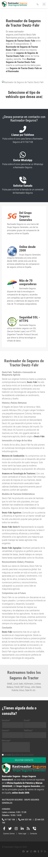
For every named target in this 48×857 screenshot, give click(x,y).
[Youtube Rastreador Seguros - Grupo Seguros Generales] (35, 851)
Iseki (21, 683)
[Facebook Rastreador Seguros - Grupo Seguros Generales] (4, 829)
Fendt (16, 687)
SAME (9, 683)
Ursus (21, 690)
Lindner (37, 683)
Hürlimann (28, 683)
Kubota (15, 690)
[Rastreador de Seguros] (14, 5)
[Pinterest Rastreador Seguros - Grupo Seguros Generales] (41, 851)
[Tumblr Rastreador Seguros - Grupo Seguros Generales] (38, 851)
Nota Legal (22, 833)
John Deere (36, 687)
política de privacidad (23, 754)
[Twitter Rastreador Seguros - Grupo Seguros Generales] (10, 829)
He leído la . (19, 754)
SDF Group (25, 687)
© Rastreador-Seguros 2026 (14, 847)
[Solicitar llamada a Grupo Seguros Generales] (34, 829)
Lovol (15, 683)
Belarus (10, 687)
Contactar (33, 833)
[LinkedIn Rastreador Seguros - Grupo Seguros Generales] (22, 829)
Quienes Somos (9, 833)
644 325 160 (26, 819)
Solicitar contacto (24, 760)
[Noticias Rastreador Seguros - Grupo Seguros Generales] (28, 829)
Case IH (28, 690)
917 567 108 (10, 819)
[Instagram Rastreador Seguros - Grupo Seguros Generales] (16, 829)
